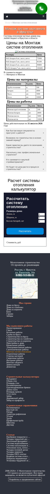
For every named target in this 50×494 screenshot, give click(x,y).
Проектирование (14, 328)
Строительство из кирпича (18, 341)
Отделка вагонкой (14, 356)
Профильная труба (14, 420)
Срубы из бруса (13, 334)
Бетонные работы (14, 332)
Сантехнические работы (17, 349)
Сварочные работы (15, 358)
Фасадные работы (14, 360)
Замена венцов (13, 364)
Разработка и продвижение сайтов (25, 479)
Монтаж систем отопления (18, 352)
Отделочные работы (15, 354)
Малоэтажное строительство (32, 471)
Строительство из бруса (17, 337)
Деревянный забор (14, 398)
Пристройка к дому (15, 343)
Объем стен (11, 381)
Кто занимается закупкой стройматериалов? (17, 160)
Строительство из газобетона (19, 339)
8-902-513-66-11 (25, 10)
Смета (9, 330)
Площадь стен (12, 383)
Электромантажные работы (18, 347)
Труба (9, 418)
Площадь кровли (14, 392)
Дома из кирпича (14, 309)
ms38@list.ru (25, 8)
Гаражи (9, 314)
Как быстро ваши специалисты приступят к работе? (20, 131)
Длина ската (12, 389)
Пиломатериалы (13, 385)
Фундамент (11, 379)
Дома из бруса (12, 305)
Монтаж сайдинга (14, 362)
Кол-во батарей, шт (15, 221)
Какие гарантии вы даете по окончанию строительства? (24, 146)
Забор (9, 396)
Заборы (9, 316)
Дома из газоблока (14, 307)
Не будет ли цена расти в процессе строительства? (22, 168)
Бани (8, 312)
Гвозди (9, 412)
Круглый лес (12, 410)
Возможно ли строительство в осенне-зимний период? (23, 139)
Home (7, 23)
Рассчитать (25, 231)
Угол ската (11, 394)
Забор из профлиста (15, 400)
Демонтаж (11, 367)
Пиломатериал (13, 407)
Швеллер (10, 423)
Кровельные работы (15, 345)
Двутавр (10, 425)
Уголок (9, 416)
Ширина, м (11, 217)
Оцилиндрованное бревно (18, 387)
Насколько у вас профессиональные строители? (23, 153)
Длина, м (10, 214)
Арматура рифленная (16, 414)
